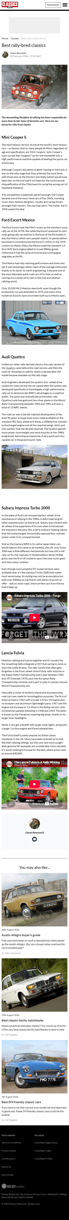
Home (5, 38)
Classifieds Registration (46, 1142)
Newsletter (53, 4)
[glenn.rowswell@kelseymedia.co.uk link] (34, 839)
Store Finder (8, 1174)
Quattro (10, 367)
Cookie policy (8, 1158)
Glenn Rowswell (18, 53)
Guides (15, 38)
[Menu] (65, 4)
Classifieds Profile (43, 1158)
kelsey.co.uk (34, 1203)
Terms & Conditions (11, 1142)
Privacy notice (9, 1150)
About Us (6, 1166)
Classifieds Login (42, 1150)
